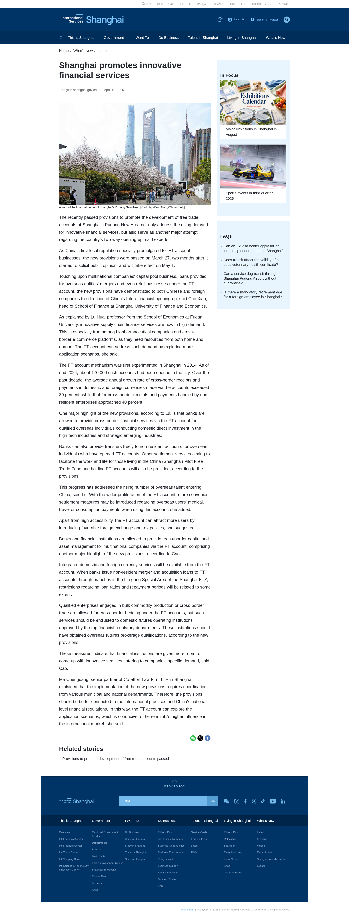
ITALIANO (282, 4)
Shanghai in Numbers (170, 838)
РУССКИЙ (255, 4)
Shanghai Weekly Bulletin (271, 859)
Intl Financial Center (70, 845)
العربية (268, 4)
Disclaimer (187, 909)
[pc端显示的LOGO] (92, 19)
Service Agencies (168, 872)
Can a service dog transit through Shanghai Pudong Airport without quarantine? (250, 278)
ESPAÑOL (218, 4)
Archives (97, 883)
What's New (275, 38)
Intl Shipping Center (70, 859)
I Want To (141, 38)
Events (261, 865)
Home (64, 51)
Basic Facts (98, 856)
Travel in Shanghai (136, 852)
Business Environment (171, 852)
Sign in (260, 19)
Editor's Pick (165, 832)
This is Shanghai (81, 38)
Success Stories (167, 879)
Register (273, 19)
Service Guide (199, 832)
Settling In (229, 845)
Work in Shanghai (135, 838)
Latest (102, 51)
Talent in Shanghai (203, 38)
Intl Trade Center (69, 852)
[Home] (61, 37)
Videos (261, 845)
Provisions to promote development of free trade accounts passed (115, 759)
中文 (148, 4)
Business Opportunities (171, 845)
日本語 (159, 4)
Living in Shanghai (241, 38)
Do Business (169, 38)
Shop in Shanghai (135, 859)
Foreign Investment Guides (107, 862)
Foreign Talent (199, 838)
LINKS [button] (126, 801)
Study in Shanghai (135, 845)
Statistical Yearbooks (104, 869)
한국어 (170, 4)
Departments (99, 842)
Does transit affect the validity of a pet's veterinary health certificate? (251, 262)
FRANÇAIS (201, 4)
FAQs (95, 889)
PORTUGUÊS (236, 4)
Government (114, 38)
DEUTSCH (185, 4)
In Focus (262, 838)
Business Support (168, 865)
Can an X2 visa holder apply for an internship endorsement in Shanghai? (254, 248)
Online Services (233, 872)
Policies (96, 849)
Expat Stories (231, 859)
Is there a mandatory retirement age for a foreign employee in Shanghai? (253, 294)
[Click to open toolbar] (220, 19)
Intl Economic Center (71, 838)
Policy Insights (166, 859)
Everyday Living (233, 852)
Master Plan (99, 876)
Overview (64, 832)
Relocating (230, 838)
